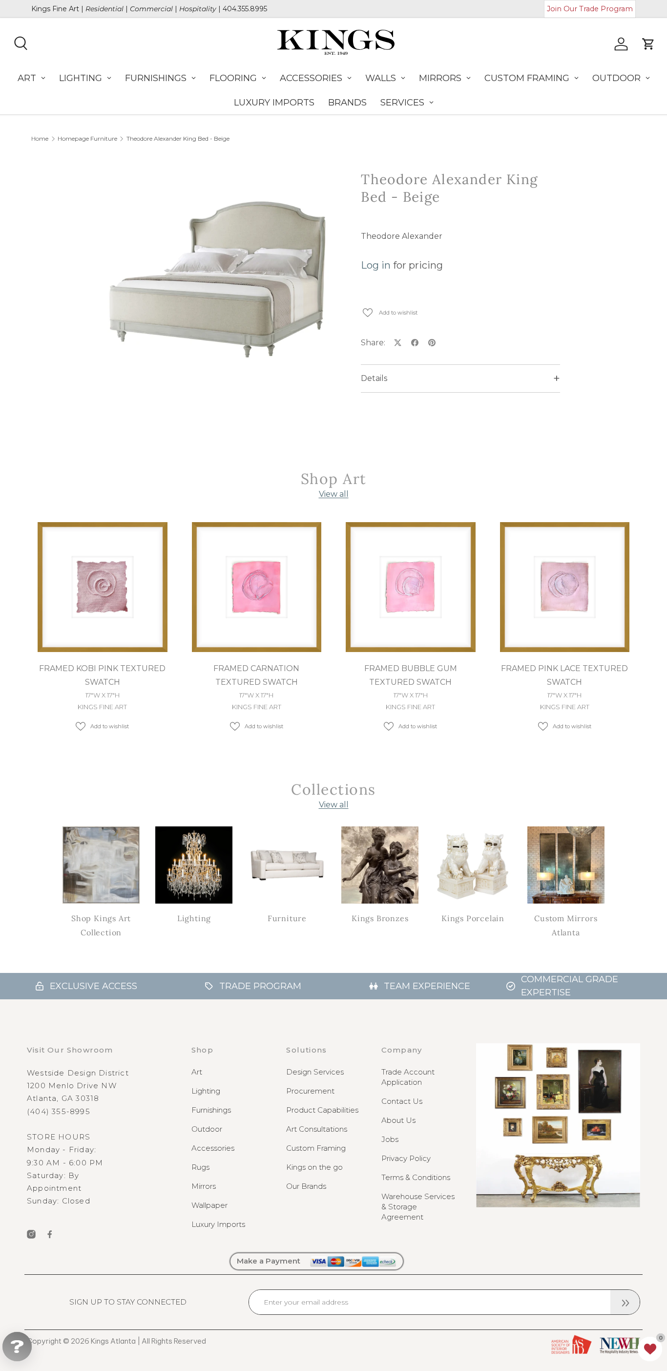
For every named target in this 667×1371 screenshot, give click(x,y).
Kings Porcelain (472, 918)
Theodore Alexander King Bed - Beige (177, 139)
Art (196, 1071)
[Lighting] (193, 865)
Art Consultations (316, 1129)
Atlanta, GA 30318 (63, 1098)
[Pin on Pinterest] (431, 342)
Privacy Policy (406, 1158)
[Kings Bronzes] (379, 865)
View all (334, 494)
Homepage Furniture (87, 139)
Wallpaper (209, 1205)
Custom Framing (316, 1148)
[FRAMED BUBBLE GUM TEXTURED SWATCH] (411, 587)
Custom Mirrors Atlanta (565, 925)
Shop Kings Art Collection (101, 925)
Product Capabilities (322, 1110)
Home (39, 139)
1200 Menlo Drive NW (72, 1085)
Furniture (287, 918)
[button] (650, 1349)
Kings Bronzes (380, 918)
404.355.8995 (245, 8)
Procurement (310, 1091)
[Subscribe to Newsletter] (625, 1302)
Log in (376, 265)
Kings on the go (314, 1167)
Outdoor (206, 1129)
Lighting (194, 918)
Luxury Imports (218, 1224)
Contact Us (401, 1101)
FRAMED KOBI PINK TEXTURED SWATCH (102, 675)
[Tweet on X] (397, 342)
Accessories (212, 1148)
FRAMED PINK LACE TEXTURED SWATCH (564, 675)
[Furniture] (287, 865)
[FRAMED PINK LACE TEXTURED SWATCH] (565, 587)
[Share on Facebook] (414, 342)
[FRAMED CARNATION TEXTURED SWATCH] (257, 587)
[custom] (31, 1234)
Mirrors (203, 1186)
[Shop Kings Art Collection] (101, 865)
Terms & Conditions (415, 1177)
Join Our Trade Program (590, 8)
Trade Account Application (408, 1077)
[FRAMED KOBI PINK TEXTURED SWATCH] (102, 587)
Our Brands (306, 1186)
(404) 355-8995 (58, 1111)
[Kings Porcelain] (472, 865)
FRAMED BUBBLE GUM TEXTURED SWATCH (410, 675)
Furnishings (211, 1110)
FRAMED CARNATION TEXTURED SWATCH (256, 675)
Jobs (389, 1139)
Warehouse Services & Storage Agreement (418, 1207)
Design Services (315, 1071)
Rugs (200, 1167)
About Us (398, 1120)
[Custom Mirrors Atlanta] (565, 865)
